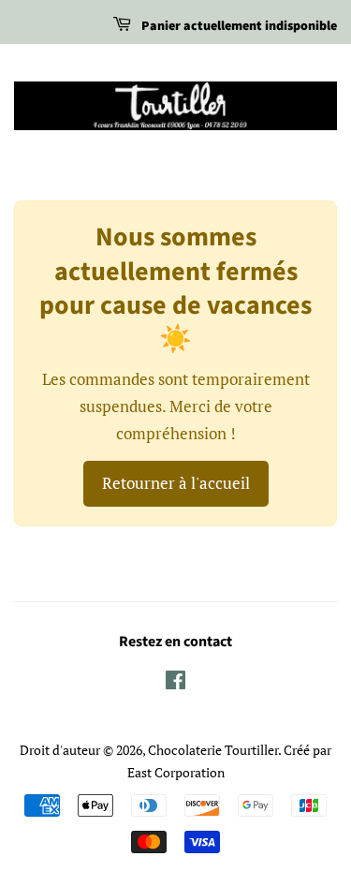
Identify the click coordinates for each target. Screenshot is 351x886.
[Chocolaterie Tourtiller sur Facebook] (175, 683)
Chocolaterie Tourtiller (213, 750)
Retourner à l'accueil (176, 483)
